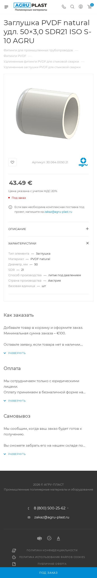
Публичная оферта (52, 563)
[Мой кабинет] (81, 7)
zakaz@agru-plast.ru (58, 211)
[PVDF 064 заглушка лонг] (48, 114)
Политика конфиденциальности (52, 550)
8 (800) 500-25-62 (49, 508)
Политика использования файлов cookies (52, 557)
